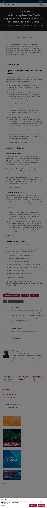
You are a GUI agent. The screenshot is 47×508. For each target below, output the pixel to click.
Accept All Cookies (33, 505)
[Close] (45, 499)
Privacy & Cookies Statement (4, 503)
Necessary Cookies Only (42, 505)
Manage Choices (3, 505)
